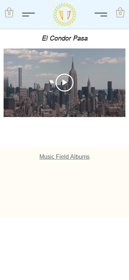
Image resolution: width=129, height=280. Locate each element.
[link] (9, 12)
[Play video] (64, 83)
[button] (120, 12)
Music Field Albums (64, 157)
